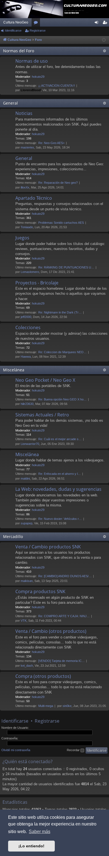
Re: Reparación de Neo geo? (58, 182)
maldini (25, 478)
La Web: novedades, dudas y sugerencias (58, 489)
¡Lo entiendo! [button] (31, 846)
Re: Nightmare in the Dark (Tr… (60, 312)
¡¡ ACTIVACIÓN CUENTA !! (56, 85)
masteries (27, 147)
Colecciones (28, 327)
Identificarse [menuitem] (97, 23)
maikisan (27, 581)
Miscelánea (13, 369)
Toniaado (27, 227)
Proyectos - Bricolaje (36, 283)
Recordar (73, 750)
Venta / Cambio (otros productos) (50, 631)
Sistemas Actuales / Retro (42, 415)
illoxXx (25, 187)
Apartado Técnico (33, 198)
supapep (26, 523)
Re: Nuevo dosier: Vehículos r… (60, 518)
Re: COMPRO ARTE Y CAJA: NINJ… (64, 616)
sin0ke (67, 706)
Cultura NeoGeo (15, 22)
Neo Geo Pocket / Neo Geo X (45, 380)
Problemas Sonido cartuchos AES (61, 222)
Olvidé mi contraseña (15, 750)
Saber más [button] (39, 831)
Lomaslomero (30, 271)
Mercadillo (13, 536)
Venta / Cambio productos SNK (48, 547)
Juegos (22, 238)
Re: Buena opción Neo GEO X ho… (62, 399)
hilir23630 (27, 403)
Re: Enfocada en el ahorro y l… (59, 473)
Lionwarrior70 (30, 443)
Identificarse (13, 30)
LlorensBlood (31, 90)
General (10, 103)
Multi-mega (45, 706)
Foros (37, 23)
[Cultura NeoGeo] (54, 9)
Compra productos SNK (40, 591)
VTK (24, 620)
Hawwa (26, 356)
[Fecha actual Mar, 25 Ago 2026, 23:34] (104, 40)
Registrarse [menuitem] (106, 23)
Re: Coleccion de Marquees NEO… (62, 352)
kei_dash (27, 665)
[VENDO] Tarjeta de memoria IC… (61, 660)
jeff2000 (26, 317)
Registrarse (38, 30)
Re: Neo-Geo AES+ (51, 143)
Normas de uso (31, 61)
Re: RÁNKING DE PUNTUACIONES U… (66, 267)
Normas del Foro (18, 50)
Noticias (23, 113)
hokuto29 (38, 76)
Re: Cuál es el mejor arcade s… (60, 439)
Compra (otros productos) (43, 676)
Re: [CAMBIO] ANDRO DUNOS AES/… (65, 576)
